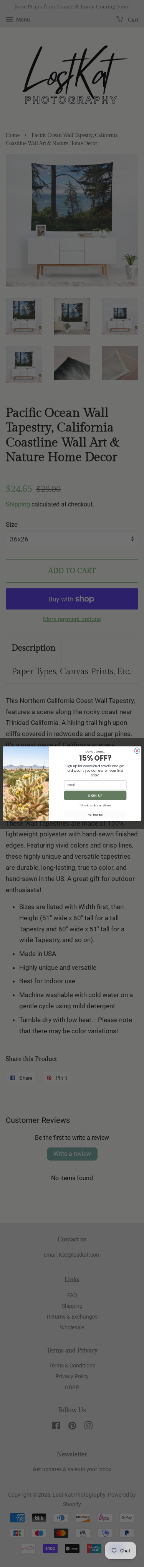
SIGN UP (95, 795)
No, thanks (95, 815)
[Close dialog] (137, 750)
